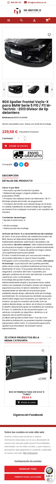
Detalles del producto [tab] (17, 181)
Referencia (8, 117)
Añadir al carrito (16, 146)
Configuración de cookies (28, 461)
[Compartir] (16, 164)
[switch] (49, 479)
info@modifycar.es (37, 2)
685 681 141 (16, 2)
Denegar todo (28, 469)
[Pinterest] (26, 164)
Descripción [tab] (10, 175)
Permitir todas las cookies (28, 477)
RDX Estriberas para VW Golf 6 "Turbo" (26, 393)
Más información (30, 453)
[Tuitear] (21, 164)
